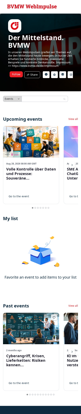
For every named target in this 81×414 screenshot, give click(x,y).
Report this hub (70, 410)
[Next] (72, 165)
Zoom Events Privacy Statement (42, 410)
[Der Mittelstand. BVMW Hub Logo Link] (32, 7)
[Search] (64, 99)
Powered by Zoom (12, 410)
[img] (14, 25)
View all (73, 119)
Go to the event (19, 196)
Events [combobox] (9, 99)
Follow (16, 74)
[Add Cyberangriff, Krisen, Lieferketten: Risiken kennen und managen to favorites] (54, 317)
